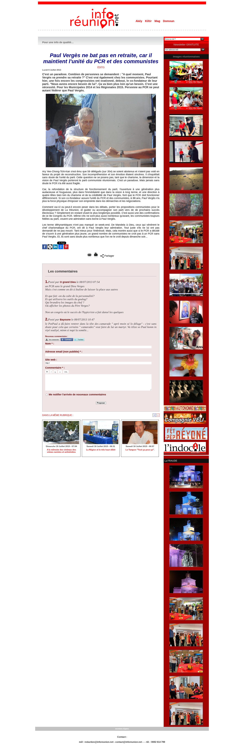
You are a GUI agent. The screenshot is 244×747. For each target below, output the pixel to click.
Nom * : (49, 343)
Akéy (139, 21)
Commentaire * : (55, 367)
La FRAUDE (171, 461)
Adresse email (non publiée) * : (63, 351)
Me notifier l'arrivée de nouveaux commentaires (77, 394)
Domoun (168, 21)
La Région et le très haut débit (100, 450)
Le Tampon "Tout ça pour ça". (140, 450)
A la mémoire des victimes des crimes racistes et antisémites (61, 451)
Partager (109, 255)
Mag (157, 21)
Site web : (51, 359)
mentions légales (122, 729)
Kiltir (148, 21)
